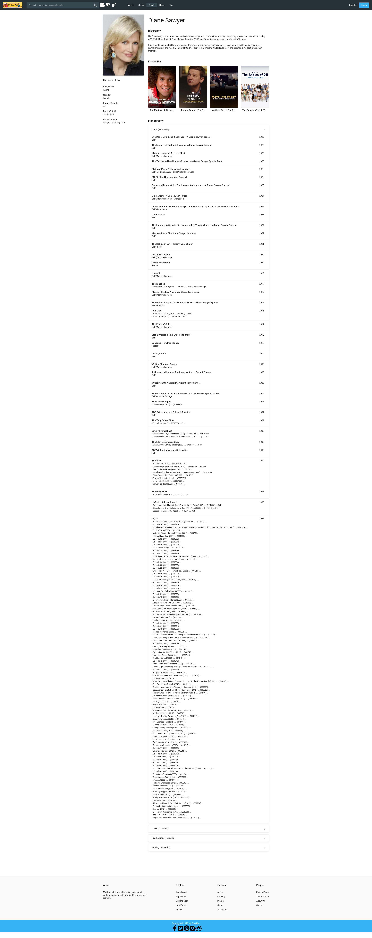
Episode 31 (157, 542)
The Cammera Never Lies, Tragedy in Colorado (172, 687)
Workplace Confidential (162, 797)
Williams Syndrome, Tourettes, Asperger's (170, 521)
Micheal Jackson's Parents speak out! (168, 614)
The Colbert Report (161, 401)
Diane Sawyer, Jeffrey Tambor (165, 445)
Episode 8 (157, 760)
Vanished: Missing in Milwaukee (166, 579)
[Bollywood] (102, 5)
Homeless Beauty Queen (163, 655)
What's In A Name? (161, 313)
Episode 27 (157, 553)
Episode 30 (157, 545)
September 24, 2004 (161, 611)
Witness (156, 780)
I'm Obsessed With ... (161, 742)
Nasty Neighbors (160, 786)
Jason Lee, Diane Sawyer (163, 469)
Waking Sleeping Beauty (164, 364)
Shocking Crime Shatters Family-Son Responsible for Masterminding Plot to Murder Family (190, 527)
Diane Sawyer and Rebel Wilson (166, 466)
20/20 (155, 518)
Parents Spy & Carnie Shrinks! (165, 606)
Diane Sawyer (158, 404)
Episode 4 (157, 771)
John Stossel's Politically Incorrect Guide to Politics (174, 768)
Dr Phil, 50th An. (159, 620)
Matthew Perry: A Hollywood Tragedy (170, 169)
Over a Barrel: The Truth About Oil (166, 640)
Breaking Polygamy (161, 791)
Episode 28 (157, 550)
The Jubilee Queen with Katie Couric (168, 675)
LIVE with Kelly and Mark (164, 502)
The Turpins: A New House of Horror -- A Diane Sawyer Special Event (187, 161)
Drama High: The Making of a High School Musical (174, 667)
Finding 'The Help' (160, 646)
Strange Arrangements (162, 728)
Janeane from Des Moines (165, 343)
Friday (155, 678)
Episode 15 (157, 588)
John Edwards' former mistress (166, 699)
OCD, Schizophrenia (161, 736)
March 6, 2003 (158, 481)
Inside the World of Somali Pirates (167, 533)
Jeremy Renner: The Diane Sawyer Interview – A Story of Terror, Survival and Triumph (193, 110)
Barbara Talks (158, 617)
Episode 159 (158, 463)
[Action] (114, 5)
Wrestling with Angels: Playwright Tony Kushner (176, 383)
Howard (156, 273)
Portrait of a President (162, 774)
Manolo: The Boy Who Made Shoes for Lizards (175, 292)
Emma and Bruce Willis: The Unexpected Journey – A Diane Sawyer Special (190, 185)
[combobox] (63, 5)
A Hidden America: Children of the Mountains (172, 556)
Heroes (156, 800)
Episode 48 (157, 643)
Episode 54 (157, 626)
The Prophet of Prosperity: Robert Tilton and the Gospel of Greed (185, 393)
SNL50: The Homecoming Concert (169, 177)
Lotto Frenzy (158, 739)
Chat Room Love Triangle (163, 684)
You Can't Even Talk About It (164, 591)
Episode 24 (157, 562)
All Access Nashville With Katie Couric (169, 803)
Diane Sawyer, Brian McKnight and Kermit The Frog (174, 508)
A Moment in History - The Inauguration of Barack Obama (181, 372)
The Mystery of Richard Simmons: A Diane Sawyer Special (162, 110)
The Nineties (158, 284)
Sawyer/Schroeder (160, 478)
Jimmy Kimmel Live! (162, 431)
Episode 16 (157, 585)
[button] (208, 129)
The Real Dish (158, 794)
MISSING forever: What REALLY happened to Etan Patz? (176, 635)
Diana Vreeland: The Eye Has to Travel (171, 335)
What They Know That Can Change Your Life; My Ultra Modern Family (181, 681)
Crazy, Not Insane (161, 254)
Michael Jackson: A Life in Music (169, 153)
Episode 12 (157, 670)
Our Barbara (158, 214)
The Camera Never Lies (162, 745)
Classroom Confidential (162, 812)
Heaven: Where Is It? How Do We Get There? (171, 693)
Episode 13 (157, 597)
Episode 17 (157, 582)
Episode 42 (157, 661)
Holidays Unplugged (161, 783)
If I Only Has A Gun (160, 536)
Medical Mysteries (160, 632)
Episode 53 (157, 629)
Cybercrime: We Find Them (164, 652)
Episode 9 (157, 757)
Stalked (156, 809)
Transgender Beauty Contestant (166, 733)
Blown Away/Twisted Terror (164, 600)
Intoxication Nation (161, 815)
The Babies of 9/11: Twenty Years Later (254, 110)
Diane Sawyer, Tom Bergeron (165, 475)
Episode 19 (157, 577)
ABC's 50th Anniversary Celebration (170, 450)
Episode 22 (157, 568)
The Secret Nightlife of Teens (165, 664)
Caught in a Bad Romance (163, 696)
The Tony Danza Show (163, 420)
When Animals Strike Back (164, 710)
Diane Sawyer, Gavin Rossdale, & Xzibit (169, 437)
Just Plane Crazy (160, 730)
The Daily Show (159, 491)
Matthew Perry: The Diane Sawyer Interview (224, 110)
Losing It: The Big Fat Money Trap (167, 716)
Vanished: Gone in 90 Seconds (165, 559)
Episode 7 (157, 762)
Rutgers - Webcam (160, 672)
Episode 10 (157, 754)
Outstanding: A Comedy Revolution (169, 196)
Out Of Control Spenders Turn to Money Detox (172, 638)
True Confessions (160, 722)
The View (156, 460)
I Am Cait (156, 310)
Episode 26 (157, 524)
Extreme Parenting (160, 719)
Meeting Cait (158, 316)
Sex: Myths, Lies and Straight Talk (167, 609)
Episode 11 (157, 748)
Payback (156, 704)
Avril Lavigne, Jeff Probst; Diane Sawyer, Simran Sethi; (175, 505)
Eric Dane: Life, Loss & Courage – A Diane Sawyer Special (181, 137)
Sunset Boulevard (160, 725)
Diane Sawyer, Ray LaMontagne (166, 434)
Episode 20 (157, 574)
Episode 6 (157, 765)
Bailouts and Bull (160, 548)
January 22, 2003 (160, 484)
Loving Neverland (161, 262)
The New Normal (160, 658)
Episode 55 (157, 623)
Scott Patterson (159, 494)
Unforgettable (159, 353)
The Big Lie (157, 701)
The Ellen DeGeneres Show (166, 442)
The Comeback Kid (161, 287)
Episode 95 (157, 423)
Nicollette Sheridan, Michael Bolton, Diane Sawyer (173, 472)
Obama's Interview (160, 751)
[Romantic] (108, 5)
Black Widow (158, 530)
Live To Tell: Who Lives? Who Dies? (167, 571)
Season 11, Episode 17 (162, 511)
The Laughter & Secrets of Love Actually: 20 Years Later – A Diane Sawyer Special (194, 225)
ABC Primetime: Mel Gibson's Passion (171, 412)
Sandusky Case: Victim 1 (163, 806)
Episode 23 (157, 565)
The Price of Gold (161, 324)
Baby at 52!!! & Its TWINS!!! (164, 603)
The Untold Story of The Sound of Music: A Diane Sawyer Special (185, 302)
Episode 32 (157, 539)
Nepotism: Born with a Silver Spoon (167, 818)
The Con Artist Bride (161, 777)
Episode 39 (157, 594)
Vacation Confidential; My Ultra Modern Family (172, 690)
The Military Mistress (161, 649)
